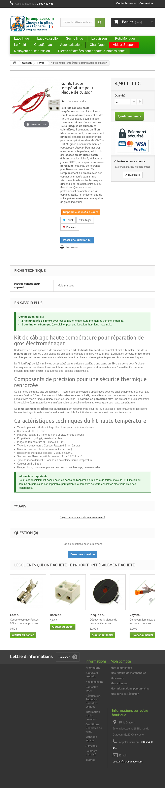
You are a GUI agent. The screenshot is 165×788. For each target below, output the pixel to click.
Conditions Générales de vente (94, 728)
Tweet (69, 220)
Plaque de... (97, 615)
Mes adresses (119, 683)
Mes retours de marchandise (128, 672)
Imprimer (72, 247)
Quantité (120, 95)
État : (63, 101)
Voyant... (135, 615)
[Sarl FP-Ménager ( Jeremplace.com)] (32, 24)
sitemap (90, 759)
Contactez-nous (126, 3)
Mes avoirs (117, 678)
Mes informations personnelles (130, 688)
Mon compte (121, 661)
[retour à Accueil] (14, 63)
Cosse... (15, 615)
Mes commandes (121, 667)
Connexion (146, 3)
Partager (85, 220)
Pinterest (70, 227)
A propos (91, 745)
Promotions (93, 667)
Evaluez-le (133, 174)
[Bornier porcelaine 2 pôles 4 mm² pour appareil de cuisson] (68, 592)
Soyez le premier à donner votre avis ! (82, 517)
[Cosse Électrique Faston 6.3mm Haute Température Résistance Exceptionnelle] (28, 592)
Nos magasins (94, 681)
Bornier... (56, 615)
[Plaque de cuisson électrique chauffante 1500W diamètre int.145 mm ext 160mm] (108, 592)
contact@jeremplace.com (127, 761)
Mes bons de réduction (125, 693)
